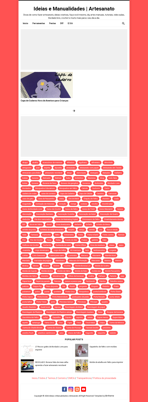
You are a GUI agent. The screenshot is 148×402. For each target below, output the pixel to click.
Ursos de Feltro (74, 333)
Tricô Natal (90, 323)
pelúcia (25, 286)
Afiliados (70, 162)
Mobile (56, 266)
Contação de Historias (45, 204)
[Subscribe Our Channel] (83, 389)
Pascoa (57, 281)
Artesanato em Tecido (112, 168)
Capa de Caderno (67, 193)
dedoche (26, 219)
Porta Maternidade (60, 297)
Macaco (84, 255)
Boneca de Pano (49, 183)
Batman (58, 178)
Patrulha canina (116, 281)
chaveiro (105, 199)
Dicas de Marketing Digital (67, 219)
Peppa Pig (37, 286)
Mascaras (96, 260)
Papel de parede (43, 281)
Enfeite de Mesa (103, 224)
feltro (57, 235)
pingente (83, 286)
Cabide (85, 188)
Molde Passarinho (112, 271)
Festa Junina (108, 235)
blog (102, 178)
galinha (95, 240)
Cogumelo (26, 204)
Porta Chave (116, 291)
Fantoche (46, 235)
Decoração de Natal (87, 214)
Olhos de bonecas (76, 276)
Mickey (25, 266)
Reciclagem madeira (85, 312)
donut (49, 224)
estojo (81, 230)
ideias (111, 245)
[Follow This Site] (77, 389)
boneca (35, 183)
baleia (24, 178)
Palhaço (102, 276)
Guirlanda (47, 245)
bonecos (86, 183)
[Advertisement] (74, 49)
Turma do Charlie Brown (32, 328)
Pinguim (94, 286)
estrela (92, 230)
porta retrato (115, 297)
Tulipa (102, 323)
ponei (47, 291)
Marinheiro (60, 260)
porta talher (27, 302)
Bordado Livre (113, 183)
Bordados (26, 188)
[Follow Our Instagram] (71, 389)
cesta (61, 199)
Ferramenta (69, 235)
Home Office (80, 245)
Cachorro (96, 188)
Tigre (69, 323)
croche (94, 204)
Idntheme (109, 396)
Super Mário (118, 317)
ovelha (91, 276)
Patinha (102, 281)
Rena (100, 312)
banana (35, 178)
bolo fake (113, 178)
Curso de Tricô (88, 209)
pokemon (26, 291)
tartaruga (36, 323)
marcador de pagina (42, 260)
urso (61, 333)
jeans (121, 245)
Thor (61, 323)
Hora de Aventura (97, 245)
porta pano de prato (80, 297)
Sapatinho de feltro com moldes (103, 347)
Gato (104, 240)
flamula (121, 235)
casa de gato (27, 199)
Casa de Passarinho (46, 199)
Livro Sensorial (39, 255)
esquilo (71, 230)
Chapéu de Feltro (91, 199)
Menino (118, 260)
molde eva (96, 271)
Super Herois (102, 317)
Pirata (116, 286)
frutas (58, 240)
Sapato (68, 317)
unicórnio (107, 328)
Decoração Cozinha (66, 214)
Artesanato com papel (89, 168)
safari (45, 317)
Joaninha (26, 250)
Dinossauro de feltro (91, 219)
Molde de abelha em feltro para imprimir (106, 362)
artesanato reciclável (53, 173)
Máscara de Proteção (78, 260)
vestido (113, 333)
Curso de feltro (71, 209)
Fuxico (84, 240)
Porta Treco (41, 302)
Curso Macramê (105, 209)
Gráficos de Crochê (30, 245)
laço (87, 250)
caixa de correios (48, 193)
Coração (62, 204)
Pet (63, 286)
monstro (44, 276)
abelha (35, 162)
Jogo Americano (42, 250)
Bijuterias (92, 178)
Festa (80, 235)
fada (24, 235)
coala (116, 199)
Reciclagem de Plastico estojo (59, 312)
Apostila (58, 168)
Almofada (108, 162)
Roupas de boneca (115, 312)
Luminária (73, 255)
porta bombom (99, 291)
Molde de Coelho (102, 266)
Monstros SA (58, 276)
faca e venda (112, 230)
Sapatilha (57, 317)
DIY (23, 224)
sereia (89, 317)
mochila (67, 266)
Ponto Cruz (70, 291)
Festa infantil (92, 235)
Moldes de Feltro (29, 276)
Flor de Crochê (36, 240)
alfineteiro (95, 162)
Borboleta (99, 183)
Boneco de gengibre (69, 183)
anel (37, 168)
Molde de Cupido (29, 271)
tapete (25, 323)
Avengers (94, 173)
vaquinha (101, 333)
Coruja (73, 204)
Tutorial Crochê (92, 328)
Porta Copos (27, 297)
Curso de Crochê (54, 209)
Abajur (25, 162)
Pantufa (113, 276)
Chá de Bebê (73, 199)
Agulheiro (83, 162)
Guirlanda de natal (63, 245)
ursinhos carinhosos (46, 333)
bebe (68, 178)
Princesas (82, 302)
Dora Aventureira (63, 224)
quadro (105, 302)
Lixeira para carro (57, 255)
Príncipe (93, 302)
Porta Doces (42, 297)
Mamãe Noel (110, 255)
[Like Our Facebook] (64, 389)
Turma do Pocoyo (73, 328)
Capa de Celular (85, 193)
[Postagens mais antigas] (74, 110)
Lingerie (112, 250)
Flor (24, 240)
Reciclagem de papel (96, 307)
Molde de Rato (81, 271)
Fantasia (34, 235)
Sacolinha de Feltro (30, 317)
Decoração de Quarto (109, 214)
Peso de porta (52, 286)
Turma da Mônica (116, 323)
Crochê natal (107, 204)
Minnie (35, 266)
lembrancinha (99, 250)
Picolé (72, 286)
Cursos (120, 209)
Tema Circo (49, 323)
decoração (27, 214)
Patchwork (90, 281)
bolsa (24, 183)
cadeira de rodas (29, 193)
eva (100, 230)
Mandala (26, 260)
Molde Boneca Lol (82, 266)
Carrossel (112, 193)
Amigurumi (26, 168)
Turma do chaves (54, 328)
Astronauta (81, 173)
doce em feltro (36, 224)
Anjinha (47, 168)
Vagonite (89, 333)
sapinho (79, 317)
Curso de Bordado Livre (32, 209)
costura (84, 204)
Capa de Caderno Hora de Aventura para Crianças (44, 100)
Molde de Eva (47, 271)
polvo (37, 291)
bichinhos (79, 178)
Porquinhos (84, 291)
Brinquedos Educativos (45, 188)
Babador (106, 173)
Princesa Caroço (66, 302)
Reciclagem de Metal (74, 307)
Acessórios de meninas (52, 162)
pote (53, 302)
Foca (49, 240)
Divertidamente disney (113, 219)
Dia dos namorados (43, 219)
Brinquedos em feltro (68, 188)
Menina (107, 260)
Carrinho (100, 193)
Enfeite (89, 224)
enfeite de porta (29, 230)
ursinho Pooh (27, 333)
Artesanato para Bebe (31, 173)
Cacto (106, 188)
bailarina (118, 173)
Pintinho (106, 286)
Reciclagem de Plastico (32, 312)
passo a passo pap (73, 281)
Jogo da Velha (59, 250)
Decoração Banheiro (44, 214)
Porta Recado (99, 297)
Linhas (25, 255)
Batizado (46, 178)
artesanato (70, 168)
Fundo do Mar (71, 240)
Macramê (96, 255)
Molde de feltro (63, 271)
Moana (46, 266)
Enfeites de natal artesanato (52, 230)
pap (122, 276)
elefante (78, 224)
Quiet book (45, 307)
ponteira (57, 291)
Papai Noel (26, 281)
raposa (58, 307)
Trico (78, 323)
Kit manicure (75, 250)
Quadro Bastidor (29, 307)
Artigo (69, 173)
